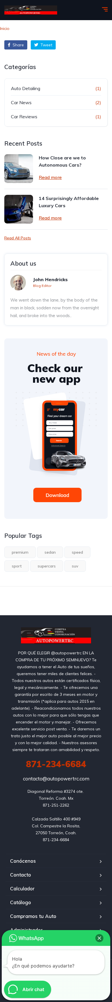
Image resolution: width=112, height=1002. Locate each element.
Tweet (45, 44)
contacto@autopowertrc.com (56, 779)
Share (17, 44)
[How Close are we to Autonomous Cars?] (18, 168)
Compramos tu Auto (33, 916)
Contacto (20, 875)
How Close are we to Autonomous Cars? (62, 161)
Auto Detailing (25, 88)
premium (20, 552)
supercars (47, 566)
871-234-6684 (56, 764)
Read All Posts (17, 238)
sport (17, 566)
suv (75, 566)
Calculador (22, 888)
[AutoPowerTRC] (30, 10)
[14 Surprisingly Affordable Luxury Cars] (18, 209)
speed (77, 552)
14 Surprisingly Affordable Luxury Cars (69, 201)
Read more (50, 177)
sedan (50, 552)
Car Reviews (24, 116)
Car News (21, 102)
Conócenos (23, 861)
